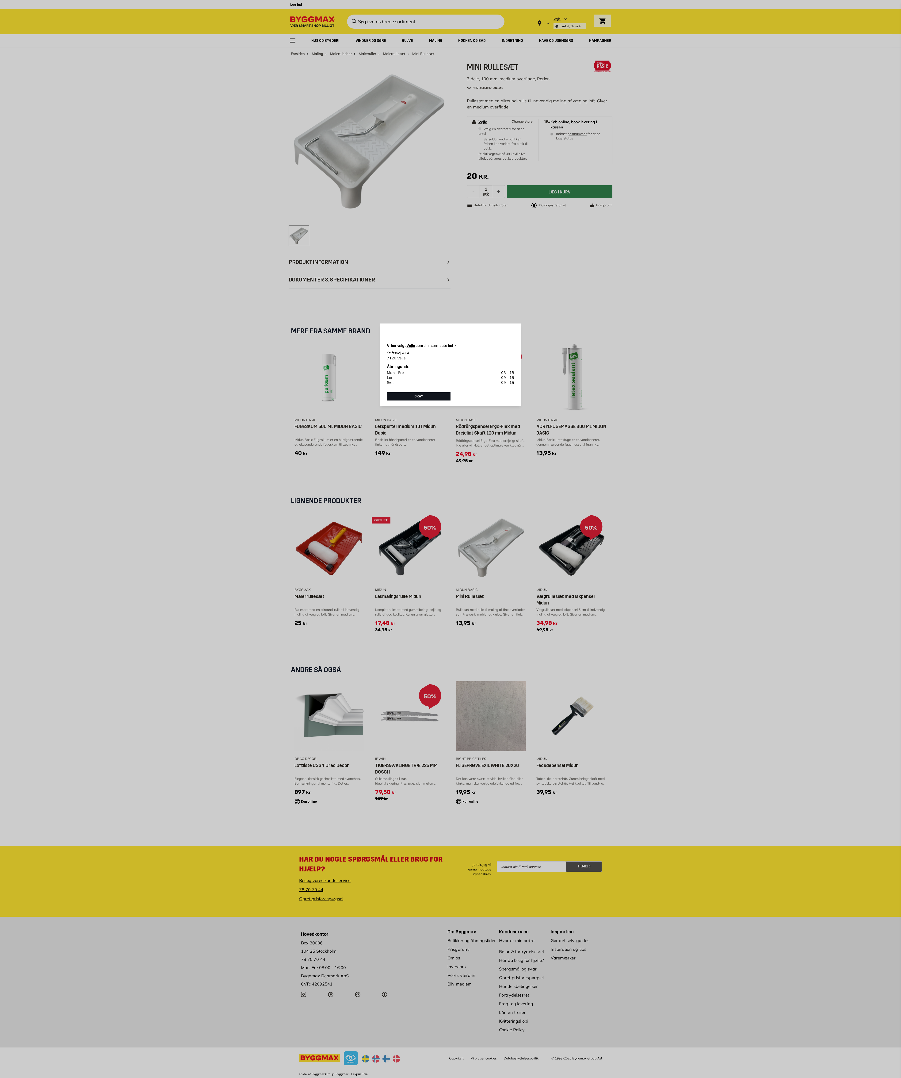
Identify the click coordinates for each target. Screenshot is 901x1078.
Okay (418, 396)
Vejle (410, 345)
